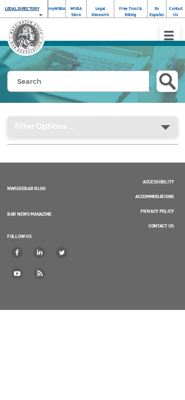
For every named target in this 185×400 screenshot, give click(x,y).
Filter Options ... (44, 126)
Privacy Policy (157, 211)
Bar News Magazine (29, 214)
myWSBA (56, 8)
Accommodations (154, 196)
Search (167, 81)
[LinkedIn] (39, 252)
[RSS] (39, 273)
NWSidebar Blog (26, 188)
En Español (156, 11)
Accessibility (158, 181)
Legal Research (100, 11)
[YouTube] (17, 273)
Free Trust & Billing (130, 11)
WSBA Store (76, 11)
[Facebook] (17, 252)
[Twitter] (62, 252)
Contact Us (176, 11)
